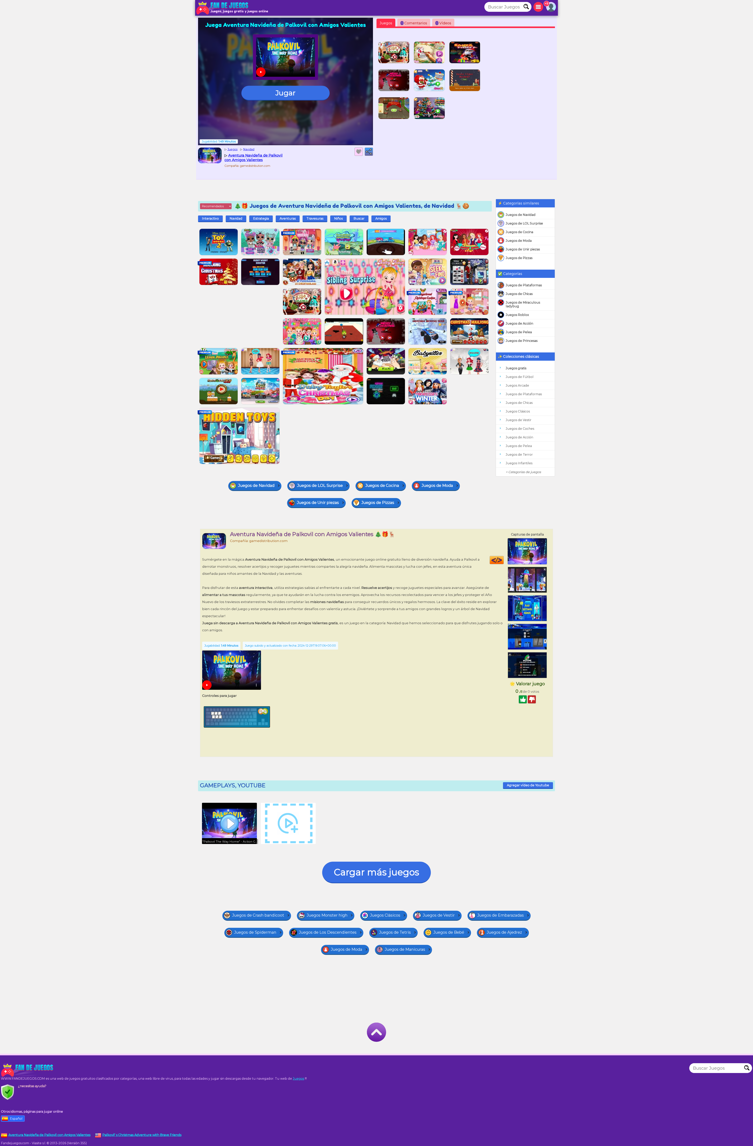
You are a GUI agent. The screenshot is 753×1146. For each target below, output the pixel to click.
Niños (338, 218)
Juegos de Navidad (521, 215)
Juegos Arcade (517, 385)
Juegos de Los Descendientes (327, 932)
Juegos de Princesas (521, 341)
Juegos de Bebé (448, 932)
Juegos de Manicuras (405, 949)
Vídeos (444, 23)
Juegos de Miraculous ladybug (523, 304)
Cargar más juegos (376, 872)
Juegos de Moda (519, 241)
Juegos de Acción (519, 323)
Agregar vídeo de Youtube (528, 785)
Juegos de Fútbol (520, 377)
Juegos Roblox (517, 315)
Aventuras (288, 218)
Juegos (386, 23)
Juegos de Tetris (395, 932)
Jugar (286, 93)
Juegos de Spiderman (255, 932)
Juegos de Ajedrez (504, 932)
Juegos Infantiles (519, 463)
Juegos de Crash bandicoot (258, 915)
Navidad (236, 218)
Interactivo (210, 218)
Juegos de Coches (520, 429)
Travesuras (314, 218)
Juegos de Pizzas (519, 258)
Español (16, 1118)
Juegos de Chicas (519, 294)
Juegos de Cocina (519, 232)
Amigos (381, 218)
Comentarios (414, 23)
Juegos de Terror (519, 454)
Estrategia (261, 218)
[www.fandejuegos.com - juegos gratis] (27, 1070)
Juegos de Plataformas (524, 285)
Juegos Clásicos (518, 411)
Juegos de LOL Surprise (524, 223)
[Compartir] (369, 152)
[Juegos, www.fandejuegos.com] (222, 8)
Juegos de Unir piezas (523, 249)
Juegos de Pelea (519, 332)
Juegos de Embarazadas (500, 915)
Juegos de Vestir (518, 420)
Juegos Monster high (327, 915)
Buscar (359, 218)
